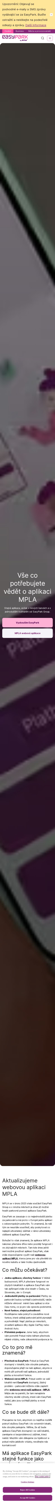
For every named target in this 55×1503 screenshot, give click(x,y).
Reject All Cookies (27, 1490)
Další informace (35, 25)
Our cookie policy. (42, 1476)
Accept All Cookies (27, 1498)
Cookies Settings (27, 1482)
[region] (27, 1483)
